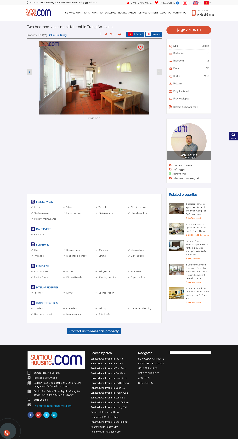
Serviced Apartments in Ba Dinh (107, 363)
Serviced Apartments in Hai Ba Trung (110, 383)
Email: (78, 2)
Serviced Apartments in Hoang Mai (109, 407)
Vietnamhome (179, 174)
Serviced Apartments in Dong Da (108, 388)
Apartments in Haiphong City (106, 431)
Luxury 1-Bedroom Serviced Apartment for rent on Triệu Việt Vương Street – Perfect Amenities (197, 248)
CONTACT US (179, 13)
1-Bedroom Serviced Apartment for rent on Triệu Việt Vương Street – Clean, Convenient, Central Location (197, 272)
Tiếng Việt (138, 34)
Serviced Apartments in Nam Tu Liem (110, 402)
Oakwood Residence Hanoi (105, 412)
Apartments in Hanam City (104, 427)
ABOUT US (165, 13)
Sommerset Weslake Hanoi (105, 417)
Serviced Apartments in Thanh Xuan (109, 392)
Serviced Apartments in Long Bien (108, 397)
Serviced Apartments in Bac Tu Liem (109, 422)
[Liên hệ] (6, 434)
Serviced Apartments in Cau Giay (108, 373)
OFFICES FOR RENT (148, 13)
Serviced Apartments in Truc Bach (108, 368)
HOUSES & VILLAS (127, 13)
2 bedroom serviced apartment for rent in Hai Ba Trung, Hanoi (196, 227)
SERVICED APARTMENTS (77, 13)
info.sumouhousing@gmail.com (188, 178)
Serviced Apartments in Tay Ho (107, 358)
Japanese (156, 34)
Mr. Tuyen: (42, 2)
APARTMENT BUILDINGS (104, 13)
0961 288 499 (205, 14)
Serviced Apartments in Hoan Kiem (109, 378)
